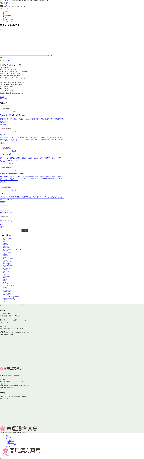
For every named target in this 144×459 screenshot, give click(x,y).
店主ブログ (11, 443)
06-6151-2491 (3, 5)
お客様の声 (11, 441)
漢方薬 (2, 97)
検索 (1, 227)
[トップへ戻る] (0, 458)
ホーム (9, 437)
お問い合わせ (11, 446)
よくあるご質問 (12, 445)
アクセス (10, 439)
